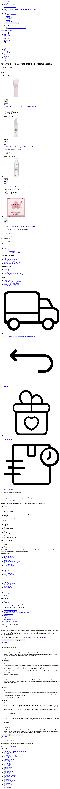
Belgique (11, 781)
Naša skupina (7, 594)
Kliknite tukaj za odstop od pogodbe (9, 621)
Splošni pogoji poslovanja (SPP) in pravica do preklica (16, 612)
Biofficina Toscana (10, 249)
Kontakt (8, 20)
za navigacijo (7, 1)
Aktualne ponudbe (8, 586)
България (12, 769)
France (9, 760)
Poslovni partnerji (8, 564)
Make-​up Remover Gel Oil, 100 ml (20, 107)
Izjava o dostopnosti (8, 614)
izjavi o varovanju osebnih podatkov (37, 637)
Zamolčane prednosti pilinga (10, 259)
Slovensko (12, 776)
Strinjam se (3, 640)
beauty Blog (6, 580)
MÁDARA (6, 269)
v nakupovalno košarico (9, 4)
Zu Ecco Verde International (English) (9, 746)
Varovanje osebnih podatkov (10, 611)
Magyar (10, 767)
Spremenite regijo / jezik (17, 605)
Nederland (12, 780)
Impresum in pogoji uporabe (10, 610)
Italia (8, 753)
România (11, 761)
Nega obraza (12, 251)
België (9, 783)
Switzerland (13, 775)
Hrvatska (11, 764)
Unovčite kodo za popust (9, 575)
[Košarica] (31, 45)
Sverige (10, 763)
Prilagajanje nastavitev (20, 640)
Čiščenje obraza (16, 252)
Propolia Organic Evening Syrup (11, 284)
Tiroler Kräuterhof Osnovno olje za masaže (13, 273)
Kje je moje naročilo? (11, 14)
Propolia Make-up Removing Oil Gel (12, 282)
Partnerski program (8, 587)
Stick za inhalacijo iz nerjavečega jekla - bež (14, 270)
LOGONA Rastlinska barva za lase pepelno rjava (15, 274)
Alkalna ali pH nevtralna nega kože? (12, 262)
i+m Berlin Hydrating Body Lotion (12, 285)
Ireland (9, 779)
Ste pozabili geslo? (8, 573)
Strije (5, 258)
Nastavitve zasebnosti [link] (8, 615)
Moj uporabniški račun (9, 565)
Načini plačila (7, 560)
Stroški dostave (9, 17)
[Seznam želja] (5, 43)
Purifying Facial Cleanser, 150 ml (19, 147)
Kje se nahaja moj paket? (9, 574)
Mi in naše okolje (7, 584)
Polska (9, 765)
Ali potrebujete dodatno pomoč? (11, 562)
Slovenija (11, 759)
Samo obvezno (10, 640)
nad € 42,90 (20, 9)
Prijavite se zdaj (7, 35)
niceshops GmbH (11, 607)
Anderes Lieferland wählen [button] (7, 748)
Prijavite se (6, 570)
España (10, 757)
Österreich (12, 752)
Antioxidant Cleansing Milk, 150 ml (20, 186)
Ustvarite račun (7, 40)
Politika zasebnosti (5, 642)
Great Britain (14, 756)
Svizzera (11, 773)
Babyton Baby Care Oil (9, 280)
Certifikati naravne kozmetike (10, 583)
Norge (9, 787)
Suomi (9, 768)
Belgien (10, 785)
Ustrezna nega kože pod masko (11, 263)
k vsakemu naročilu (14, 10)
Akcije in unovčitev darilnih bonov (12, 561)
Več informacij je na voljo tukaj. (8, 500)
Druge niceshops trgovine (9, 619)
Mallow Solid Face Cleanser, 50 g (19, 226)
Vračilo (8, 16)
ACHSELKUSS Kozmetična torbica (12, 283)
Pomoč (5, 13)
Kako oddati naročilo (8, 556)
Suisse (9, 772)
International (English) (20, 751)
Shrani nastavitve (5, 735)
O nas (5, 592)
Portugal (11, 784)
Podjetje (5, 617)
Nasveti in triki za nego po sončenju (12, 261)
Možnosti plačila (10, 18)
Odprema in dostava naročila (10, 557)
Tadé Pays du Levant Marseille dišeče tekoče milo (15, 272)
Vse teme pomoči (10, 21)
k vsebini (6, 3)
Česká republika (16, 777)
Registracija (6, 571)
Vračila (5, 558)
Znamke (5, 248)
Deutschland (14, 755)
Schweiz (11, 771)
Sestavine (6, 582)
